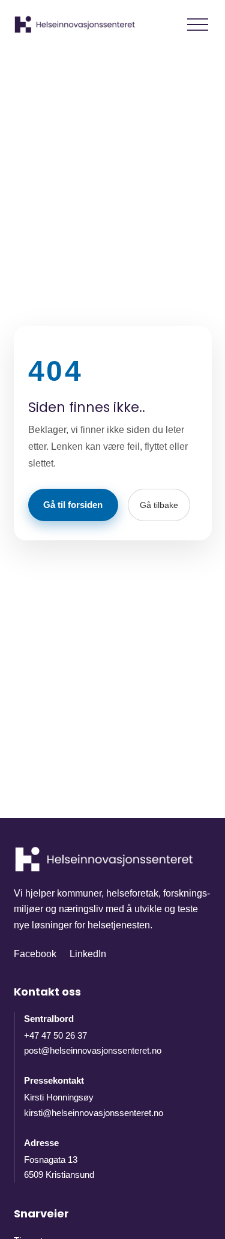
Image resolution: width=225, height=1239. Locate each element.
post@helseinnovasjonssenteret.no (92, 1050)
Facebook (35, 954)
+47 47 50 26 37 (55, 1035)
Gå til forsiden (73, 505)
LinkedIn (88, 954)
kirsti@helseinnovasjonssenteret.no (93, 1113)
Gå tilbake (159, 505)
